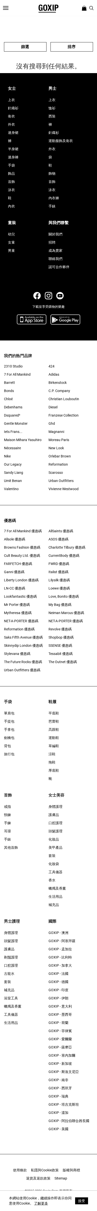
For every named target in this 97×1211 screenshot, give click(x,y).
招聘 (51, 242)
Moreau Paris (58, 440)
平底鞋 (53, 713)
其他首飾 (11, 847)
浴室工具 (11, 998)
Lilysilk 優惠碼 (59, 580)
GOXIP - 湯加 (58, 1113)
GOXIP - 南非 (58, 1080)
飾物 (51, 173)
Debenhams (13, 407)
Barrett (9, 383)
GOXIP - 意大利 (60, 1006)
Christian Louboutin (63, 399)
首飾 (11, 182)
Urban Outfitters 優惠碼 (22, 670)
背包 (7, 746)
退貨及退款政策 (38, 1178)
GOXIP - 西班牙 (60, 1088)
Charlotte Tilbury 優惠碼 (66, 547)
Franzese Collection (63, 415)
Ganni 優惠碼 (14, 572)
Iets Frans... (13, 432)
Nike (7, 456)
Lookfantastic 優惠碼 (20, 596)
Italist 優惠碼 (58, 572)
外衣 (11, 124)
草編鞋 (53, 746)
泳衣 (11, 190)
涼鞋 (51, 754)
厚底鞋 (53, 770)
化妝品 (53, 839)
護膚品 (53, 815)
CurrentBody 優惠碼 (63, 556)
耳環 (7, 831)
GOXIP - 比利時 (60, 957)
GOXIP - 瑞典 (58, 1096)
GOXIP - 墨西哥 (60, 1014)
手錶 (51, 206)
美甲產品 (55, 847)
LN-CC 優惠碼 (14, 588)
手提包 (9, 721)
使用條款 (20, 1170)
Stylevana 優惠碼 (17, 654)
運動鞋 (53, 738)
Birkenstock (57, 383)
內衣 (11, 206)
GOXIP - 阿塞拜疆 (61, 941)
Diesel (52, 407)
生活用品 (55, 897)
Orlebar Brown (59, 456)
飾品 (11, 173)
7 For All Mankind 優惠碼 (23, 531)
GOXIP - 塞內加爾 (61, 1055)
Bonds (9, 391)
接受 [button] (81, 1201)
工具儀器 (55, 872)
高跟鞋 (53, 730)
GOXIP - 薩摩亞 (60, 1047)
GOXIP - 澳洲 (58, 933)
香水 (51, 880)
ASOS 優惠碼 (58, 539)
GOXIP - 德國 (58, 982)
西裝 (51, 116)
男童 (11, 251)
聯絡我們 (55, 259)
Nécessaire (12, 448)
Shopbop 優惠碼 (61, 637)
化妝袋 (53, 864)
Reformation (58, 464)
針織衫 (13, 108)
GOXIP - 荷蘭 (58, 1023)
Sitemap (60, 1178)
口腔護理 (55, 823)
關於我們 (55, 234)
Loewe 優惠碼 (59, 588)
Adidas (53, 374)
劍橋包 (9, 738)
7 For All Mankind (17, 374)
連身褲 (13, 157)
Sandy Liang (13, 473)
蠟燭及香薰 (57, 888)
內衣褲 (53, 198)
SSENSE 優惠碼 (60, 646)
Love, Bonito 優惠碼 (63, 596)
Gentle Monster (16, 423)
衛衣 (11, 116)
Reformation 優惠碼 (19, 629)
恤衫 (51, 108)
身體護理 (55, 807)
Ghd (51, 423)
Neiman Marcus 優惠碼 (66, 613)
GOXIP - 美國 (58, 1129)
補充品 (53, 905)
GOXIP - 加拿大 (60, 965)
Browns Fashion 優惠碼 (22, 547)
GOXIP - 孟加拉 (60, 949)
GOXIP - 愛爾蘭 (60, 1039)
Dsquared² (12, 415)
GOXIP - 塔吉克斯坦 (63, 1104)
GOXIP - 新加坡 (60, 1064)
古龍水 (9, 974)
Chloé (8, 399)
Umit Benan (13, 481)
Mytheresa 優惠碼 (18, 613)
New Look (56, 448)
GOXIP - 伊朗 (58, 998)
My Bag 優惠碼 (59, 605)
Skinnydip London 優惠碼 (23, 646)
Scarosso (55, 473)
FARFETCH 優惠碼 (18, 564)
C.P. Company (59, 391)
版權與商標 (71, 1170)
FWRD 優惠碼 (58, 564)
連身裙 (13, 133)
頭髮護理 (55, 831)
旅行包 (9, 754)
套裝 (51, 856)
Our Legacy (13, 464)
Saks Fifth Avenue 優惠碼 (23, 637)
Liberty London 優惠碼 (21, 580)
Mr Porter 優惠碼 (17, 605)
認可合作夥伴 (58, 267)
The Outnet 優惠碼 (62, 662)
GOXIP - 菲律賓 (60, 1031)
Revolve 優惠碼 (60, 629)
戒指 (7, 807)
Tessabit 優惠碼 (60, 654)
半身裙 (13, 149)
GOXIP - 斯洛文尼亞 (63, 1072)
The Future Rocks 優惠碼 (23, 662)
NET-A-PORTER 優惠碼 (21, 621)
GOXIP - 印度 (58, 990)
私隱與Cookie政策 (45, 1170)
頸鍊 (7, 815)
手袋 (11, 165)
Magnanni (56, 432)
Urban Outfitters (61, 481)
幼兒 (11, 234)
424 (51, 366)
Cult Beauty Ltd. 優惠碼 (22, 556)
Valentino (11, 489)
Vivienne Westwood (63, 489)
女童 (11, 242)
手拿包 (9, 730)
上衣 (11, 100)
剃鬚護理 (11, 957)
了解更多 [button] (41, 1203)
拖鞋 (51, 762)
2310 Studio (13, 366)
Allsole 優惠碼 (14, 539)
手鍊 (7, 823)
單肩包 (9, 713)
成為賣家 (55, 251)
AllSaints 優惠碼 (60, 531)
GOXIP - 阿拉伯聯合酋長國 (68, 1121)
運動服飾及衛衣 (60, 141)
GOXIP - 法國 (58, 974)
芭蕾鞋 (53, 721)
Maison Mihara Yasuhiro (23, 440)
